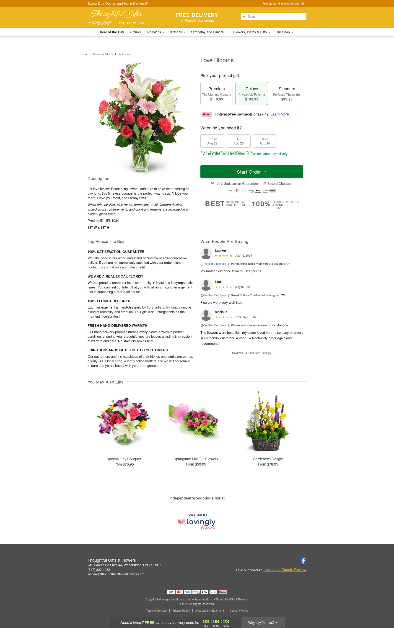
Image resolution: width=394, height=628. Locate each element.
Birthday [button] (176, 32)
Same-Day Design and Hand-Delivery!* (118, 3)
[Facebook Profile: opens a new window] (303, 560)
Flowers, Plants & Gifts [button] (250, 32)
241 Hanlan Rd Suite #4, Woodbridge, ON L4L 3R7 (124, 565)
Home (83, 54)
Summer (135, 32)
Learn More (279, 114)
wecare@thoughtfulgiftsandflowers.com (116, 574)
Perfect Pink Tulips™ (244, 264)
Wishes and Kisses (243, 325)
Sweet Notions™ (241, 295)
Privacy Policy (181, 610)
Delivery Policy (239, 610)
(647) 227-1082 (99, 569)
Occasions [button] (154, 32)
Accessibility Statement (209, 610)
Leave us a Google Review (284, 569)
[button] (382, 608)
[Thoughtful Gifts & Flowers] (120, 17)
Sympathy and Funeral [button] (208, 32)
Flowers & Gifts (101, 54)
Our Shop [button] (283, 32)
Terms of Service (156, 610)
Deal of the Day (112, 32)
